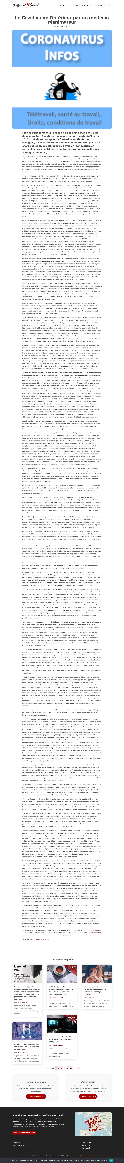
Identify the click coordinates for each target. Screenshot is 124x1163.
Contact (85, 1143)
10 (67, 1068)
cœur (95, 932)
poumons (30, 935)
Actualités (63, 5)
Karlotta (76, 1156)
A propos (16, 1143)
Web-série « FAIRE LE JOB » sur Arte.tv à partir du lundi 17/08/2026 (60, 1039)
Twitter (85, 1148)
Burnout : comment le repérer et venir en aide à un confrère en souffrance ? (27, 1046)
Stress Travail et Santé (62, 26)
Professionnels (98, 5)
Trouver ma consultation (24, 1133)
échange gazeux (65, 935)
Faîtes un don (89, 1096)
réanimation (96, 930)
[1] (81, 602)
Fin (79, 1068)
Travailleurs (75, 5)
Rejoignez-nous (37, 1096)
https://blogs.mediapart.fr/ (39, 939)
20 (71, 1068)
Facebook (86, 1145)
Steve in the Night (87, 1156)
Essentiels (85, 5)
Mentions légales (19, 1145)
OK (111, 1160)
